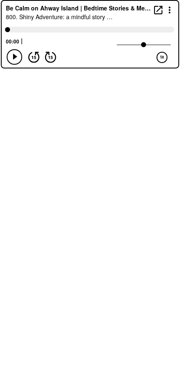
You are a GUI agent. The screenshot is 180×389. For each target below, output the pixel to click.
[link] (158, 10)
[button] (170, 9)
